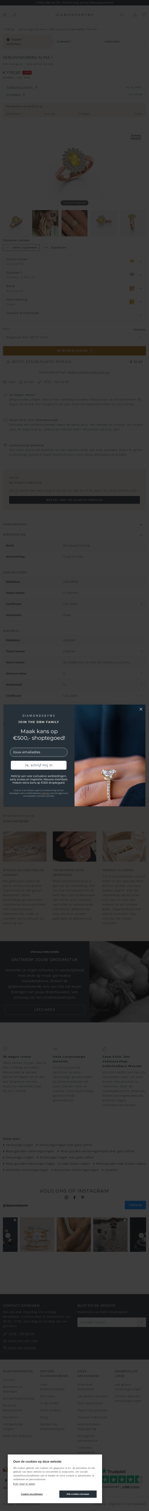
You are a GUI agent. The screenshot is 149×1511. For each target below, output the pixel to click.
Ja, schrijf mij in (39, 765)
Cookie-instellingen (32, 1494)
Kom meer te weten (24, 1484)
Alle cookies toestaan (78, 1494)
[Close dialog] (141, 709)
